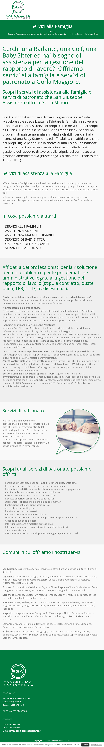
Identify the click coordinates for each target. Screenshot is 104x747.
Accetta (85, 744)
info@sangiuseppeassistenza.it (25, 730)
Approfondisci (96, 744)
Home (52, 31)
